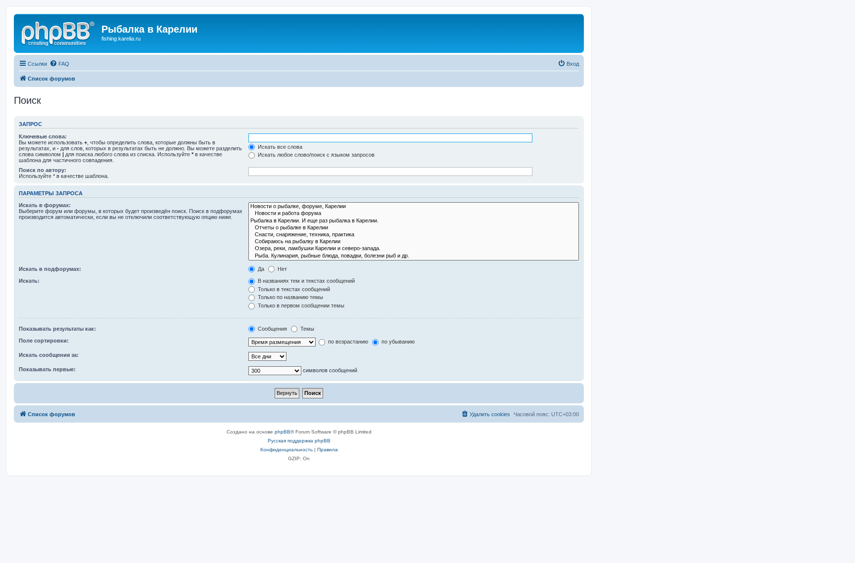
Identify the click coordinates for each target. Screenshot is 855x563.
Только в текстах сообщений (293, 289)
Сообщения (271, 329)
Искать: (29, 281)
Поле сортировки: (44, 341)
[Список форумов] (58, 32)
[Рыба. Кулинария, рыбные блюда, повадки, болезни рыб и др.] (413, 256)
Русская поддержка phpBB (299, 440)
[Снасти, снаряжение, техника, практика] (413, 234)
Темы (306, 329)
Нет (281, 269)
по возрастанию (347, 342)
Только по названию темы (289, 297)
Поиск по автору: (42, 170)
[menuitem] (59, 64)
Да (260, 269)
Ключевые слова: (43, 136)
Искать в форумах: (45, 205)
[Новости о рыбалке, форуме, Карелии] (413, 206)
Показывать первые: (47, 369)
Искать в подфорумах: (50, 269)
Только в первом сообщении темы (300, 305)
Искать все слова (279, 147)
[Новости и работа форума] (413, 213)
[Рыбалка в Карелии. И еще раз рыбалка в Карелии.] (413, 220)
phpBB (282, 431)
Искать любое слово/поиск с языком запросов (315, 155)
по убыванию (397, 342)
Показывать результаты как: (57, 329)
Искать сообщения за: (49, 355)
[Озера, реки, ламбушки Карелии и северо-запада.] (413, 248)
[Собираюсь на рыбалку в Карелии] (413, 241)
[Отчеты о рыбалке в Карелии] (413, 227)
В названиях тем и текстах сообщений (305, 281)
